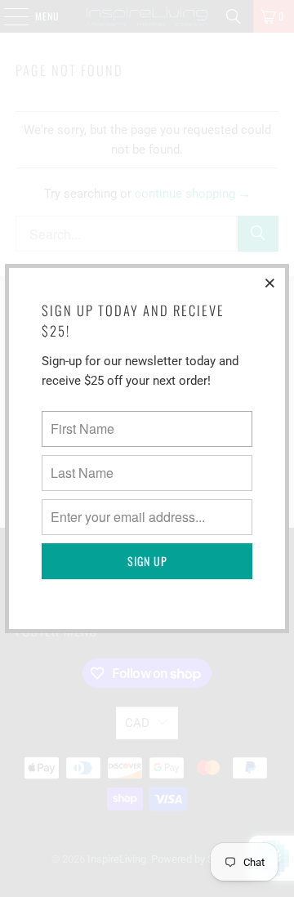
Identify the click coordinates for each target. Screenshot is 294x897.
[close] (270, 282)
